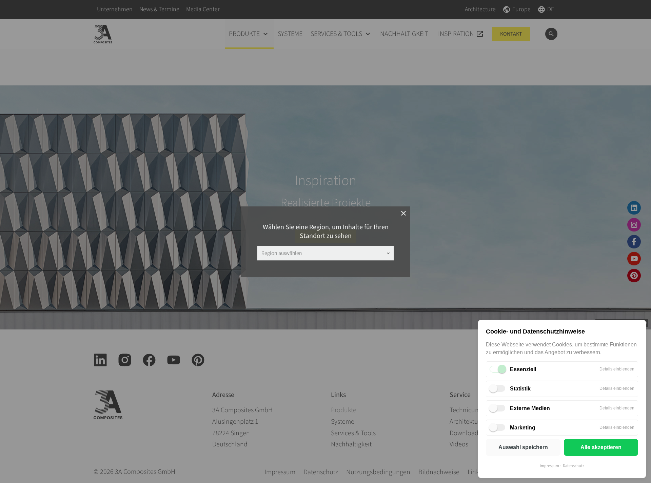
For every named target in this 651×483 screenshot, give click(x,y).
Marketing (522, 427)
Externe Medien (530, 408)
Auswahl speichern (523, 447)
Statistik (520, 388)
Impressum (549, 466)
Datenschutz (573, 466)
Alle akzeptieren (601, 447)
